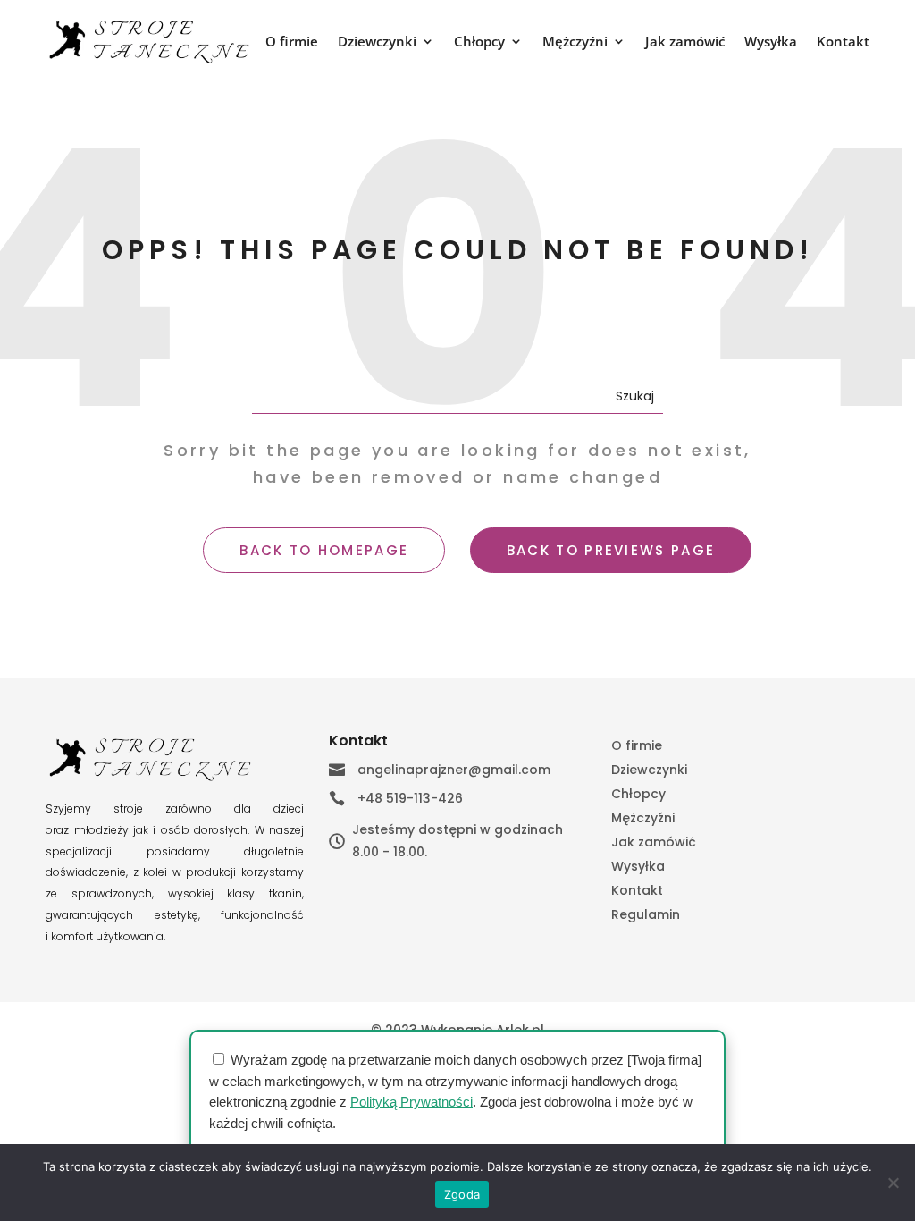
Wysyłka (770, 42)
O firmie (291, 42)
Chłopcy (479, 42)
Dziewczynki (377, 42)
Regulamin (645, 915)
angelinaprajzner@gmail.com (453, 770)
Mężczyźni (575, 42)
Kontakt (843, 42)
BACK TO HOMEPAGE (323, 550)
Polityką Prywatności (411, 1101)
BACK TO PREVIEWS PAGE (611, 550)
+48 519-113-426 (410, 798)
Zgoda (462, 1194)
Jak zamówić (685, 42)
